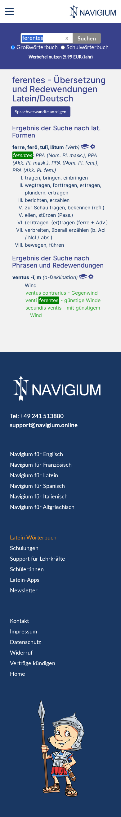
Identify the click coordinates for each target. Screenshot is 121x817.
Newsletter (24, 591)
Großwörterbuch (37, 47)
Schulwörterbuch (87, 47)
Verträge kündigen (32, 663)
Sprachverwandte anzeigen (40, 111)
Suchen (87, 38)
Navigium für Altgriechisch (42, 507)
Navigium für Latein (34, 476)
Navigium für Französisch (41, 465)
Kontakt (19, 621)
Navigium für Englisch (36, 454)
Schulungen (24, 548)
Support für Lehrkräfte (37, 559)
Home (17, 674)
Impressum (23, 632)
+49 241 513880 (42, 415)
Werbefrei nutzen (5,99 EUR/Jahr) (61, 57)
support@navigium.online (44, 424)
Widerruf (21, 653)
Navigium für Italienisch (39, 497)
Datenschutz (25, 642)
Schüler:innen (27, 569)
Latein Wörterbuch (33, 538)
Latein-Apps (24, 580)
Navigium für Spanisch (37, 486)
